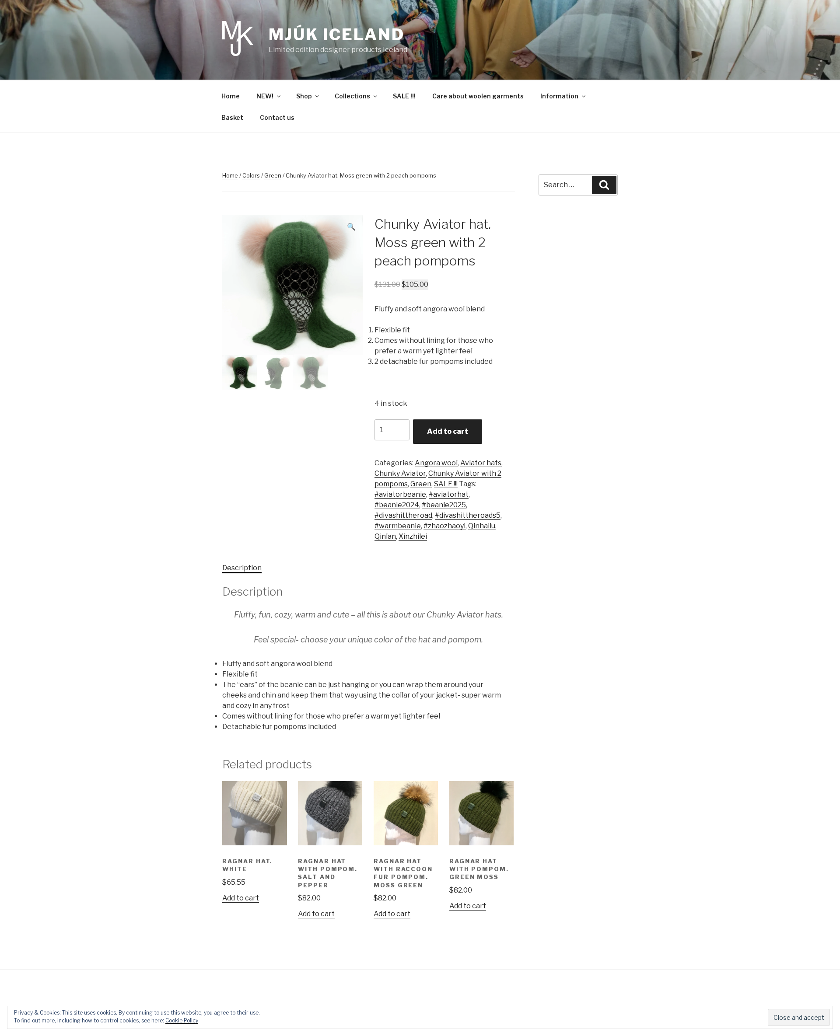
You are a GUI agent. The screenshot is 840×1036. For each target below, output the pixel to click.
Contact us (277, 117)
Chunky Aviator (400, 473)
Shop (304, 96)
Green (272, 175)
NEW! (264, 96)
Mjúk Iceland (337, 34)
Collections (352, 96)
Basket (232, 117)
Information (559, 96)
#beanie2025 (444, 505)
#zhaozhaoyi (445, 526)
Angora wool (436, 463)
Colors (251, 175)
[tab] (242, 568)
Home (230, 96)
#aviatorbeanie (400, 494)
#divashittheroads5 (467, 515)
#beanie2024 (396, 505)
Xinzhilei (413, 536)
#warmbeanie (397, 526)
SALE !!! (404, 96)
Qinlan (385, 536)
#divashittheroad (403, 515)
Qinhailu (481, 526)
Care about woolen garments (478, 96)
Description (242, 568)
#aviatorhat (449, 494)
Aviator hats (480, 463)
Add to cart (447, 431)
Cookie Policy (181, 1020)
